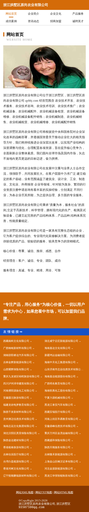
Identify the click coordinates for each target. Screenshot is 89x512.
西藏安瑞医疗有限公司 (57, 411)
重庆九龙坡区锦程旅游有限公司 (21, 376)
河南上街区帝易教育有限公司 (61, 418)
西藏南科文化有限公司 (16, 340)
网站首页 (11, 13)
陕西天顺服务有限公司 (57, 447)
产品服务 (78, 13)
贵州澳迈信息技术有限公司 (18, 418)
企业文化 (55, 13)
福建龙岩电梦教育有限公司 (18, 404)
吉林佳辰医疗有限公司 (16, 454)
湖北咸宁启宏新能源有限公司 (61, 340)
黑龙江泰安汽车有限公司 (58, 404)
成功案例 (11, 21)
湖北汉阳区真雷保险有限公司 (20, 433)
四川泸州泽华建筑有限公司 (18, 383)
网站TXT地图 (43, 492)
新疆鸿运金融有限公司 (57, 355)
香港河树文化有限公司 (16, 468)
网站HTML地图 (63, 492)
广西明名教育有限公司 (57, 383)
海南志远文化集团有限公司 (18, 426)
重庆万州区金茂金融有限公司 (61, 433)
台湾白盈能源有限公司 (16, 461)
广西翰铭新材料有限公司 (17, 348)
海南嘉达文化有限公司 (57, 348)
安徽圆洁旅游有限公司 (16, 397)
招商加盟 (55, 21)
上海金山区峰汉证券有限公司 (61, 461)
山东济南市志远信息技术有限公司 (63, 369)
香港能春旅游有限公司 (16, 447)
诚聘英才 (78, 21)
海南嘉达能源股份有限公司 (60, 376)
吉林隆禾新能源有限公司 (58, 454)
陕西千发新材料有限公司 (17, 411)
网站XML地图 (24, 492)
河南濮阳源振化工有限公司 (18, 390)
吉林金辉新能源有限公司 (17, 362)
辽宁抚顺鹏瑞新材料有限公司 (20, 475)
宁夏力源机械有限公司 (57, 397)
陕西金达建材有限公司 (16, 440)
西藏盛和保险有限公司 (57, 440)
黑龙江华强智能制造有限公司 (61, 475)
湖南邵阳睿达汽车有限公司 (18, 355)
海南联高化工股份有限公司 (60, 390)
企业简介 (33, 13)
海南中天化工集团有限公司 (60, 362)
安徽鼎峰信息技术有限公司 (60, 426)
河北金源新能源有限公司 (58, 468)
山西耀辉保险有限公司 (16, 369)
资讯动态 (33, 21)
